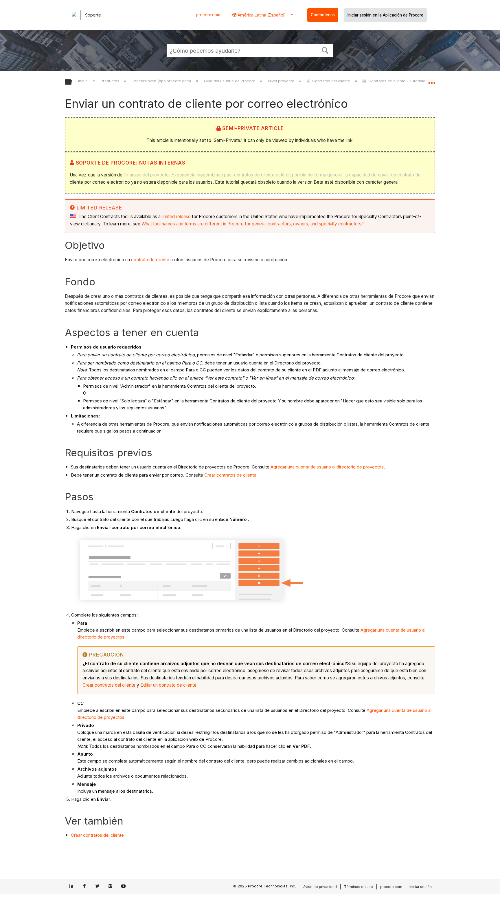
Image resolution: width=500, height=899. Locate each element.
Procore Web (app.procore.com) (162, 81)
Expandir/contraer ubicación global (431, 80)
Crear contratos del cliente (108, 685)
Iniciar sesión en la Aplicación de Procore (385, 15)
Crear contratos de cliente (230, 475)
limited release (176, 216)
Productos (110, 81)
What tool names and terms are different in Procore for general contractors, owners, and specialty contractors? (252, 224)
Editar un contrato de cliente (168, 685)
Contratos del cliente (331, 81)
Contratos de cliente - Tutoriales (397, 81)
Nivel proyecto (281, 81)
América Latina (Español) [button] (261, 14)
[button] (325, 50)
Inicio (83, 81)
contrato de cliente (150, 259)
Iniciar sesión (420, 887)
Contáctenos (323, 14)
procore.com (208, 14)
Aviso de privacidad (320, 887)
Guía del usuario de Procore (230, 81)
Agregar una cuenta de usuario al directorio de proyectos (327, 467)
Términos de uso (358, 887)
